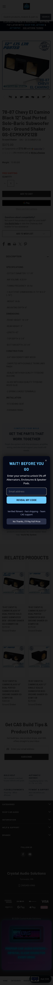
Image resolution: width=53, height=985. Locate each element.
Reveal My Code (26, 500)
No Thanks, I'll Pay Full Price (26, 521)
